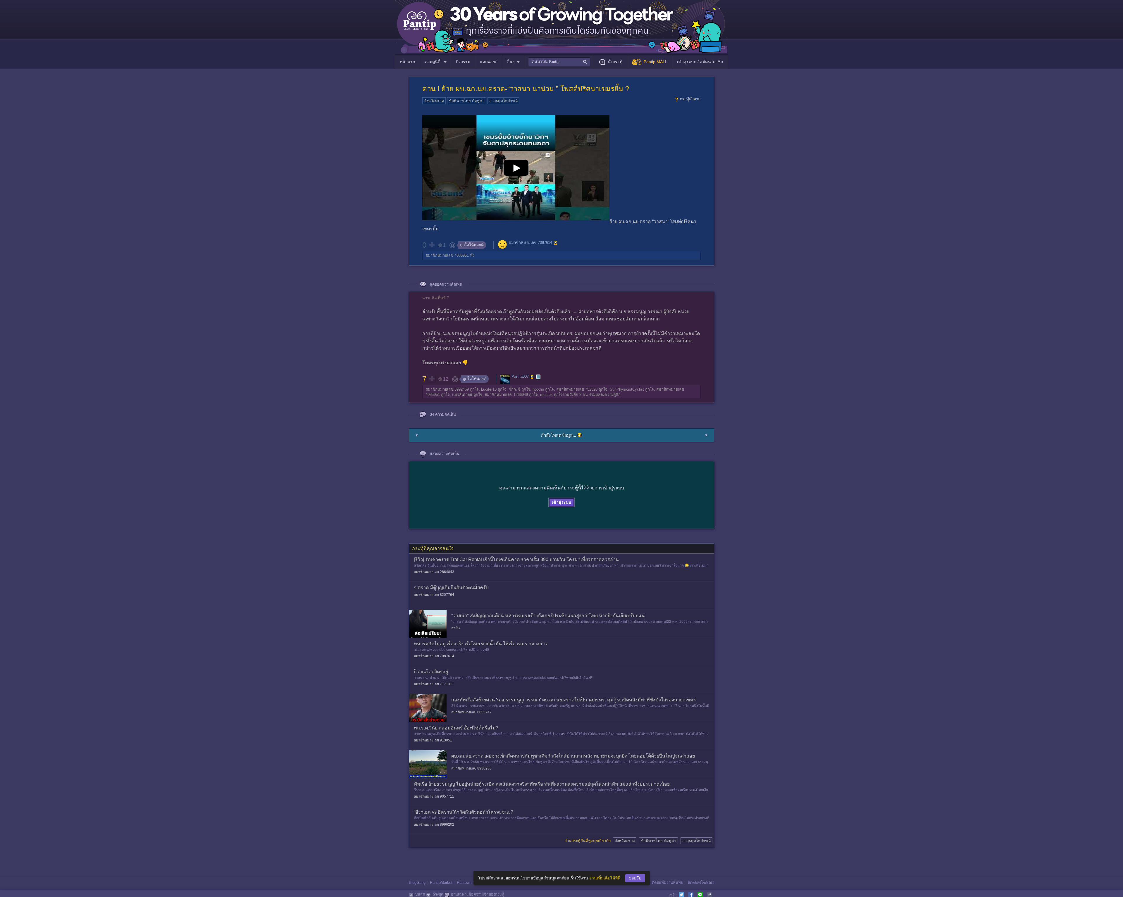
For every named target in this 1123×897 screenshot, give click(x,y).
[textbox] (559, 61)
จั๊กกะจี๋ (514, 389)
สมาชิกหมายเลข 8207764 (434, 595)
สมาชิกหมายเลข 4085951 (447, 255)
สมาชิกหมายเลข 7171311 (434, 684)
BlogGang (417, 882)
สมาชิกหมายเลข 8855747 (471, 712)
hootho (538, 389)
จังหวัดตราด (434, 101)
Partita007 (520, 377)
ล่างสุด (438, 894)
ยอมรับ (635, 878)
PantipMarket (441, 882)
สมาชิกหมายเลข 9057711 (434, 796)
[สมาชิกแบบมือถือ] (555, 243)
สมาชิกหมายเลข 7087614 (530, 243)
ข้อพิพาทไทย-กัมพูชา (466, 101)
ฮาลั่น (455, 628)
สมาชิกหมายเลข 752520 (576, 389)
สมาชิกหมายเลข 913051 (433, 740)
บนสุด (420, 894)
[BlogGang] (538, 377)
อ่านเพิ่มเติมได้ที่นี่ (605, 878)
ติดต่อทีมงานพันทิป (667, 882)
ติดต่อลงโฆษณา (701, 882)
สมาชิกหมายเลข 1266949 (506, 394)
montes (546, 394)
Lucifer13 (489, 389)
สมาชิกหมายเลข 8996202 (434, 824)
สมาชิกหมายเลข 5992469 (447, 389)
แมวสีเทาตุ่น (462, 394)
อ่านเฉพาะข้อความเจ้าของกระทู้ (477, 894)
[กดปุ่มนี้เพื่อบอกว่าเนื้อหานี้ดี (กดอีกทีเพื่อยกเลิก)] (432, 245)
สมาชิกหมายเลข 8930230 (471, 768)
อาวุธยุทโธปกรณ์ (503, 101)
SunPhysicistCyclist (627, 389)
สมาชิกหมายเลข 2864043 (434, 572)
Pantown (464, 882)
